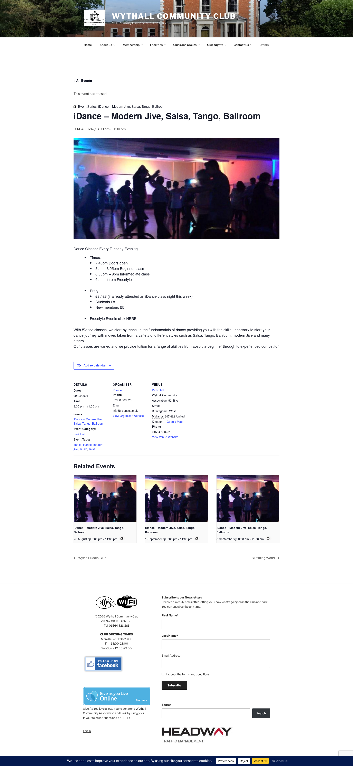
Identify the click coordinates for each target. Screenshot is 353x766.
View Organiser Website (128, 416)
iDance (117, 390)
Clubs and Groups (185, 45)
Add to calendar (95, 365)
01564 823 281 (119, 625)
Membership (131, 45)
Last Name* (170, 635)
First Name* (170, 615)
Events (264, 45)
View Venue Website (165, 437)
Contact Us (241, 45)
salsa (92, 449)
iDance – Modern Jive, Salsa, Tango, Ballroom (89, 421)
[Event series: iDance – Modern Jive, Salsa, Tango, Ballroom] (122, 538)
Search (166, 704)
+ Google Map (173, 422)
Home (88, 45)
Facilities (156, 45)
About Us (105, 45)
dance (78, 445)
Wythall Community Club (174, 16)
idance (87, 445)
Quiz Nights (215, 45)
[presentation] (105, 498)
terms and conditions (195, 674)
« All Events (83, 80)
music (83, 449)
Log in (87, 731)
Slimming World (264, 557)
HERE (131, 318)
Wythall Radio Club (91, 557)
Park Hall (79, 434)
